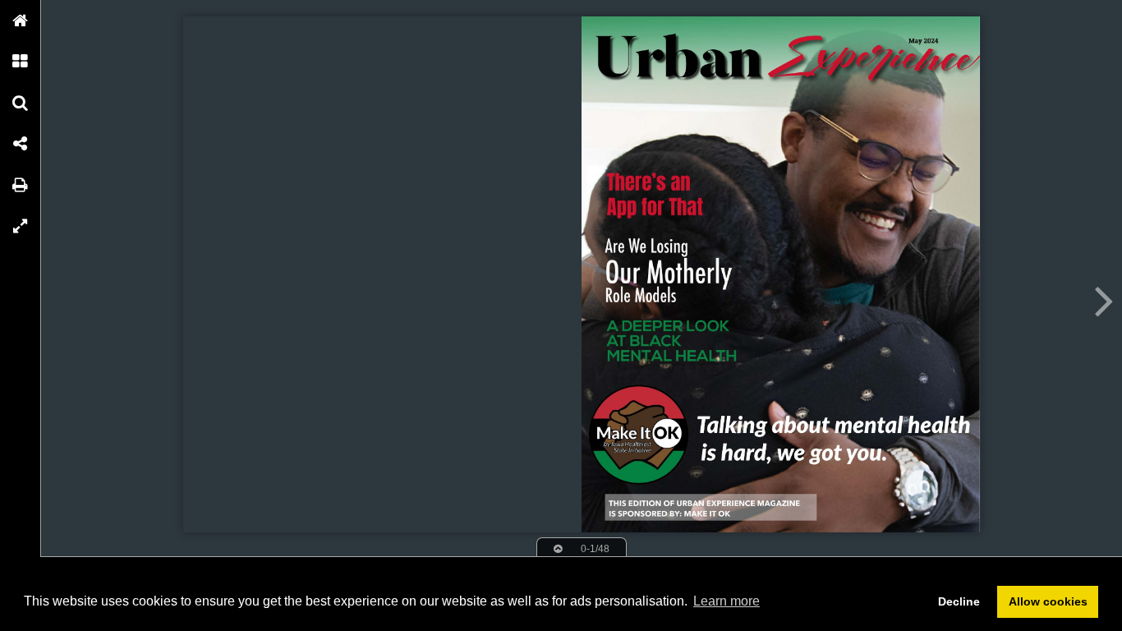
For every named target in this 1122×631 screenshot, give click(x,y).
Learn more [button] (726, 601)
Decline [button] (959, 601)
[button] (20, 20)
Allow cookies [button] (1048, 601)
